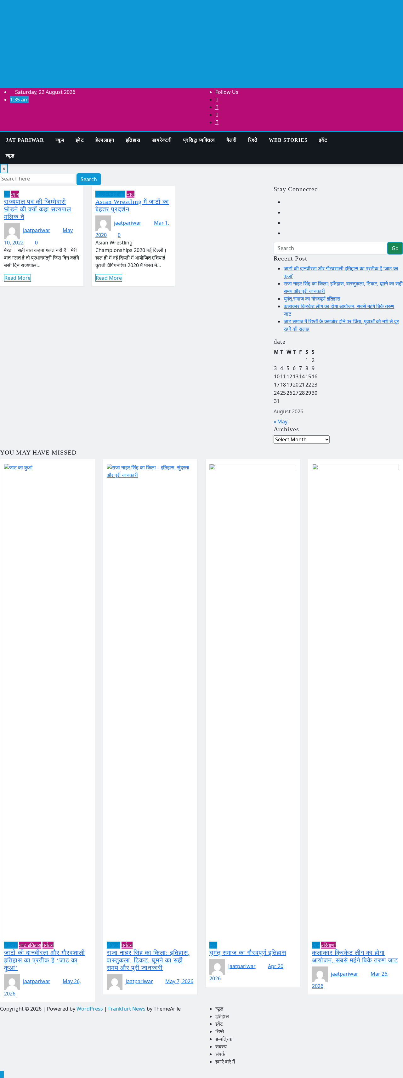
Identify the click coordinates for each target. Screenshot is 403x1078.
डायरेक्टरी (162, 140)
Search (89, 179)
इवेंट (80, 140)
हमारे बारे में (225, 1061)
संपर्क (220, 1054)
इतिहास (133, 140)
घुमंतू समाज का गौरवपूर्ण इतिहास (312, 298)
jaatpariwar (36, 230)
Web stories (288, 140)
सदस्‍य (221, 1046)
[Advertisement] (201, 44)
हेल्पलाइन (104, 140)
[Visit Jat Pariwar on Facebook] (288, 233)
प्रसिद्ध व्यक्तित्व (199, 140)
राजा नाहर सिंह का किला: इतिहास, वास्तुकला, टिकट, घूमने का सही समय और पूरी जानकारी (148, 960)
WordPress (90, 1008)
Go (395, 248)
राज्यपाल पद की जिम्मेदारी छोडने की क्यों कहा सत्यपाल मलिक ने (37, 209)
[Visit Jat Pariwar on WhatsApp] (288, 212)
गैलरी (231, 140)
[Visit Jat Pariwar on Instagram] (288, 201)
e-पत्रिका (224, 1038)
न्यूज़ (59, 140)
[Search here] (343, 136)
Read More (17, 277)
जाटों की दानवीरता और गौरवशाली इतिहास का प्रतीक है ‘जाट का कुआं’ (44, 960)
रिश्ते (253, 140)
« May (280, 421)
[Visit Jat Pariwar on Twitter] (288, 222)
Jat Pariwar (25, 140)
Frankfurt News (126, 1008)
